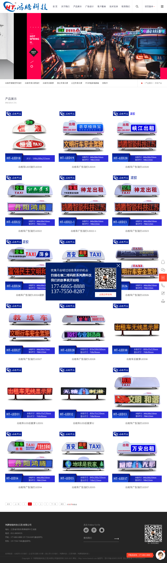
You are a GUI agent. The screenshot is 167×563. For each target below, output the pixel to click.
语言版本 (149, 6)
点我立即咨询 (105, 294)
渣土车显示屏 (62, 83)
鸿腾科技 (63, 554)
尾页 (62, 504)
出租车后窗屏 (48, 83)
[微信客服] (163, 270)
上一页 (17, 504)
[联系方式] (163, 285)
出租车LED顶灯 (20, 554)
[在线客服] (163, 262)
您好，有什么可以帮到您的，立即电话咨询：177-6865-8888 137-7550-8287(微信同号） (131, 555)
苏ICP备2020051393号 (113, 558)
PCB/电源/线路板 (92, 83)
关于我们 (65, 6)
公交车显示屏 (76, 83)
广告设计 (89, 6)
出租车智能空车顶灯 (13, 83)
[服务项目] (163, 278)
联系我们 (126, 6)
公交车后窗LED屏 (36, 554)
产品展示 (77, 6)
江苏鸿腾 (72, 554)
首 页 (55, 6)
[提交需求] (163, 293)
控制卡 (105, 83)
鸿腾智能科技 (83, 554)
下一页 (53, 504)
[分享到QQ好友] (101, 530)
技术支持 (114, 6)
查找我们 (88, 538)
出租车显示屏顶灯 (32, 83)
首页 (8, 504)
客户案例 (101, 6)
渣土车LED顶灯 (51, 554)
